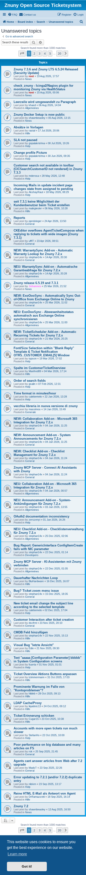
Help (27, 146)
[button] (22, 53)
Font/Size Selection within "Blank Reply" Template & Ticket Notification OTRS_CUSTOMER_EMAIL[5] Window (44, 351)
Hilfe (27, 133)
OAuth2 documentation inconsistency (41, 516)
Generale (30, 412)
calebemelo (35, 396)
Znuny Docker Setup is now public (39, 114)
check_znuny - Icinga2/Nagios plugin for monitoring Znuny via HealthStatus (43, 87)
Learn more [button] (17, 854)
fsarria (32, 664)
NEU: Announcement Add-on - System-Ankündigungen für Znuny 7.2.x (42, 502)
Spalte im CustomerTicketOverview (39, 368)
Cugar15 (34, 718)
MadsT (33, 767)
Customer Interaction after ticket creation (44, 619)
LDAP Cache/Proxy (28, 703)
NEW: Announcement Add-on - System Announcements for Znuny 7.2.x (42, 436)
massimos (35, 409)
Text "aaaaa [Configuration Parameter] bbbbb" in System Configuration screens (47, 659)
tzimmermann (36, 677)
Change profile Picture (30, 152)
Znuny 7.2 (21, 806)
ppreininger (35, 221)
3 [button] (39, 53)
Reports (19, 218)
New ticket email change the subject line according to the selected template (43, 605)
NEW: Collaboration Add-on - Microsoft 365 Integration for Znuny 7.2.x (45, 420)
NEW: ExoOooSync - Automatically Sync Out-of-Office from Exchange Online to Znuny (47, 297)
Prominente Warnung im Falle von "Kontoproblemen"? (39, 688)
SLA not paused (25, 140)
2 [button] (34, 53)
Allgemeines (32, 108)
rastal (32, 130)
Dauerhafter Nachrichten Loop (36, 578)
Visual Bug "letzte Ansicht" (34, 645)
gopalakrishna (37, 143)
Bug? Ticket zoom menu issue (36, 590)
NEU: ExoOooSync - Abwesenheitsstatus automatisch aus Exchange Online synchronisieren (44, 315)
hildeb (32, 693)
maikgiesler (35, 208)
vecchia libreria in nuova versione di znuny (46, 406)
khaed (32, 105)
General (29, 223)
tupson (33, 358)
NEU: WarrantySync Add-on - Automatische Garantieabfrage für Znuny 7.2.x (45, 268)
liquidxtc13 (35, 706)
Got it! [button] (27, 866)
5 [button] (50, 53)
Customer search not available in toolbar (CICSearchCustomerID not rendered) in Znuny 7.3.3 (48, 169)
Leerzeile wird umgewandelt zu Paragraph (45, 102)
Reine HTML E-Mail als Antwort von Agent (44, 793)
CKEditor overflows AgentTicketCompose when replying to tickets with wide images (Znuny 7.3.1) (49, 234)
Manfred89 (35, 371)
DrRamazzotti (37, 796)
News (28, 79)
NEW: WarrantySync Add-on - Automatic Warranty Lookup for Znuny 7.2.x (43, 252)
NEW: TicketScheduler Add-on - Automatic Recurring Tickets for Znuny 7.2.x (45, 333)
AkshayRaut (36, 192)
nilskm (32, 784)
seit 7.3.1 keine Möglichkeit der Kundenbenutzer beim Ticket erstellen (42, 203)
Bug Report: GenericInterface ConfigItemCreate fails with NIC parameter (48, 547)
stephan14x (35, 257)
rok (30, 751)
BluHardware (36, 581)
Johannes (35, 286)
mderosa (34, 175)
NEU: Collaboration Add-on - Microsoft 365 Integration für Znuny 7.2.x (45, 485)
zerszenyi (34, 519)
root (31, 76)
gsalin (32, 383)
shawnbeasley (37, 117)
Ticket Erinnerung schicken (34, 715)
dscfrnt (33, 622)
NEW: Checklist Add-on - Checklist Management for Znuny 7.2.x (39, 453)
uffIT (31, 240)
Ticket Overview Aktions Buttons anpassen (45, 674)
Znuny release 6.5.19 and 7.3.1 (36, 283)
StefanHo (34, 735)
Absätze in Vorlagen (28, 127)
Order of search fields (30, 380)
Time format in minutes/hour (35, 393)
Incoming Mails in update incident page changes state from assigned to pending (43, 187)
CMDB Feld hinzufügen (31, 632)
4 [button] (45, 53)
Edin (31, 648)
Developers (31, 555)
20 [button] (59, 53)
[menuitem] (12, 14)
